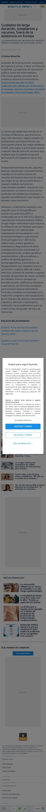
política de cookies (28, 392)
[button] (23, 420)
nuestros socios (35, 369)
